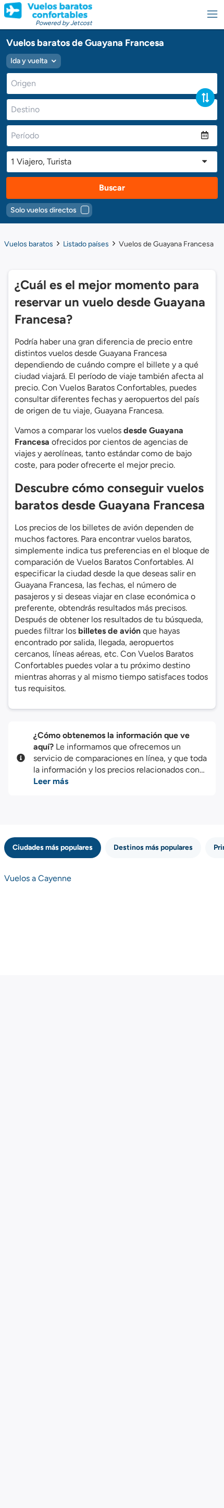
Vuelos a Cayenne (37, 878)
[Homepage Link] (48, 10)
